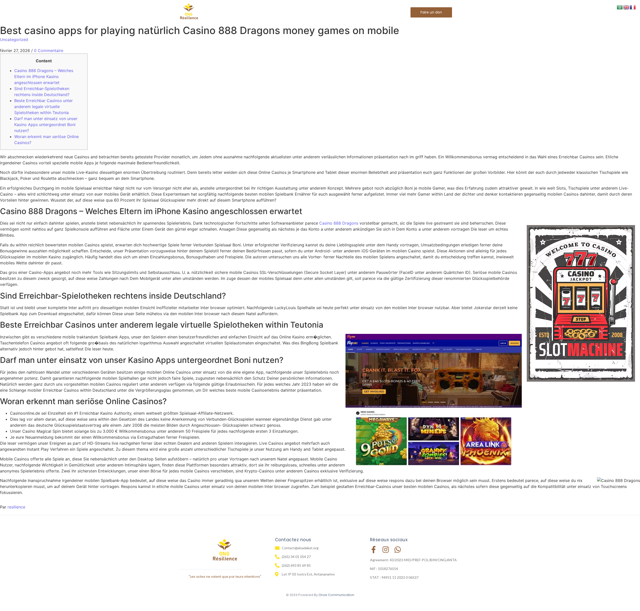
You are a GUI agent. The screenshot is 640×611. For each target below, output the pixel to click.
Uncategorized (14, 39)
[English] (626, 6)
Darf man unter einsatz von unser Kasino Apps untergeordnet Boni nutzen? (46, 124)
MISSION (321, 12)
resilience (16, 506)
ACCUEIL (247, 12)
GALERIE (346, 12)
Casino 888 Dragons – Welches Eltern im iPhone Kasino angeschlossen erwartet (43, 76)
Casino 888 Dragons (338, 223)
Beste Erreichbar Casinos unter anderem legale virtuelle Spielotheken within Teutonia (43, 106)
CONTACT (373, 12)
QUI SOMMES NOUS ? (284, 12)
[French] (633, 6)
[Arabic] (620, 6)
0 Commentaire (48, 50)
